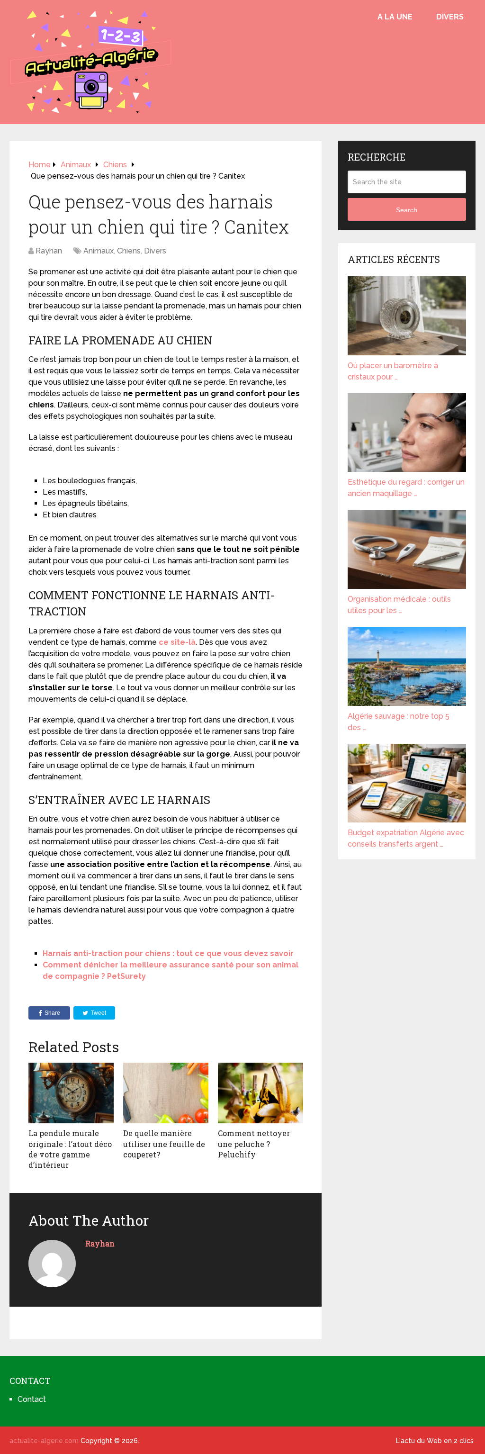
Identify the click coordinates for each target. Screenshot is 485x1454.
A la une (395, 16)
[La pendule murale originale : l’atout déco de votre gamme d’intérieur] (71, 1093)
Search (406, 210)
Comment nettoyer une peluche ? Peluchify (254, 1143)
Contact (32, 1399)
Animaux (98, 250)
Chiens (129, 250)
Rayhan (49, 250)
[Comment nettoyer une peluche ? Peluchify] (260, 1093)
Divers (450, 16)
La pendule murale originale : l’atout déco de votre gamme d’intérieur (70, 1149)
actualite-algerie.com (44, 1441)
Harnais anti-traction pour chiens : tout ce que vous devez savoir (168, 953)
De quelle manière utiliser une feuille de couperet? (164, 1143)
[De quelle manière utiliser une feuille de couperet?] (165, 1093)
